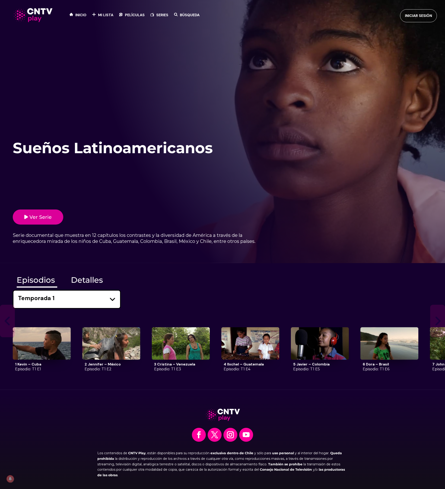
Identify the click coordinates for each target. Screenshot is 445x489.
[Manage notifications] (10, 479)
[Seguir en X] (215, 435)
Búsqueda (190, 15)
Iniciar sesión (418, 15)
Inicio (80, 15)
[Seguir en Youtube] (246, 435)
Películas (135, 15)
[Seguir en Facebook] (199, 435)
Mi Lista (105, 15)
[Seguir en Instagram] (230, 435)
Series (162, 15)
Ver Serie (40, 217)
